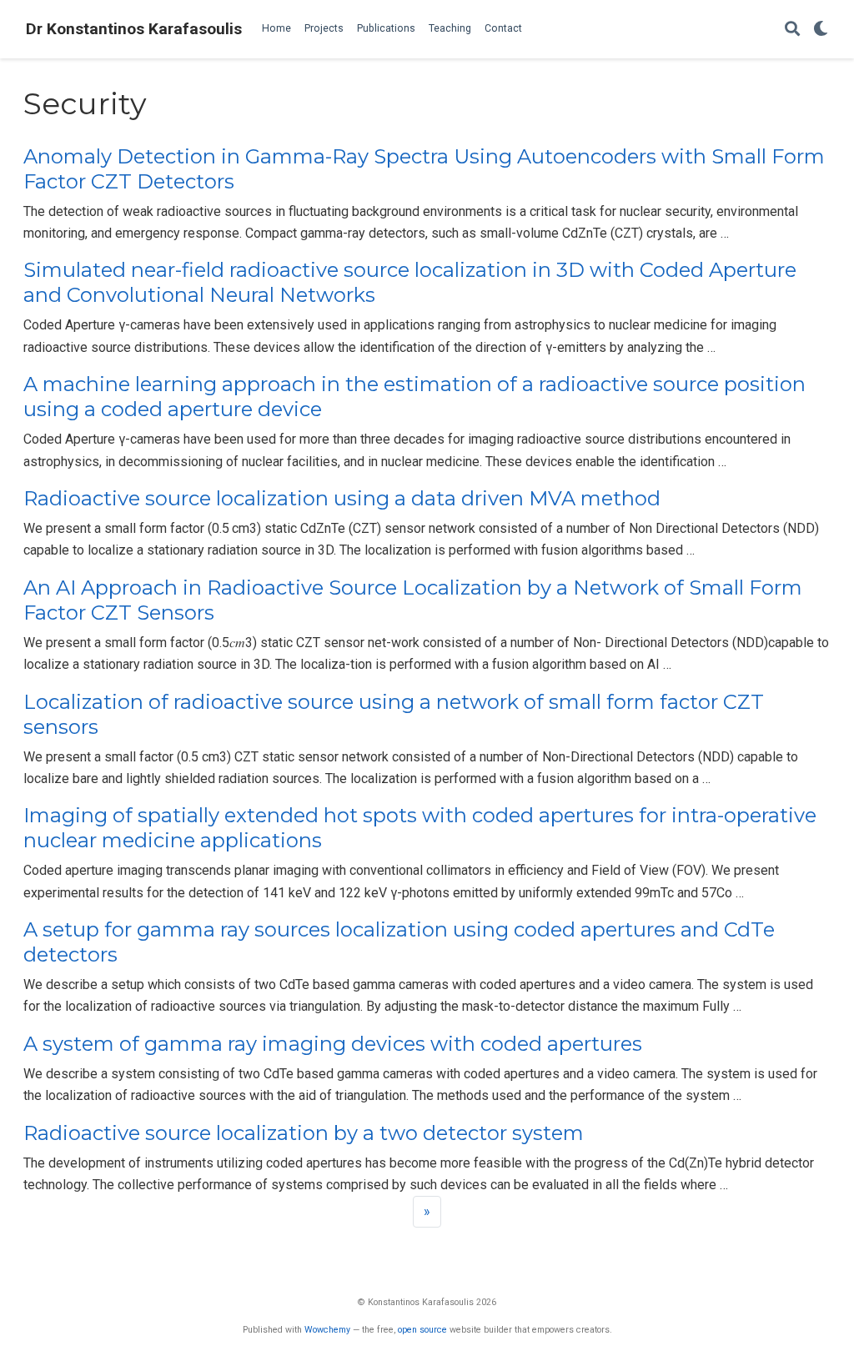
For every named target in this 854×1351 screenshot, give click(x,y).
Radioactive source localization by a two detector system (303, 1133)
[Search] (792, 29)
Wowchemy (327, 1329)
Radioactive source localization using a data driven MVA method (342, 498)
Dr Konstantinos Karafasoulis (134, 28)
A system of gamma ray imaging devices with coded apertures (332, 1044)
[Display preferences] (820, 29)
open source (422, 1329)
